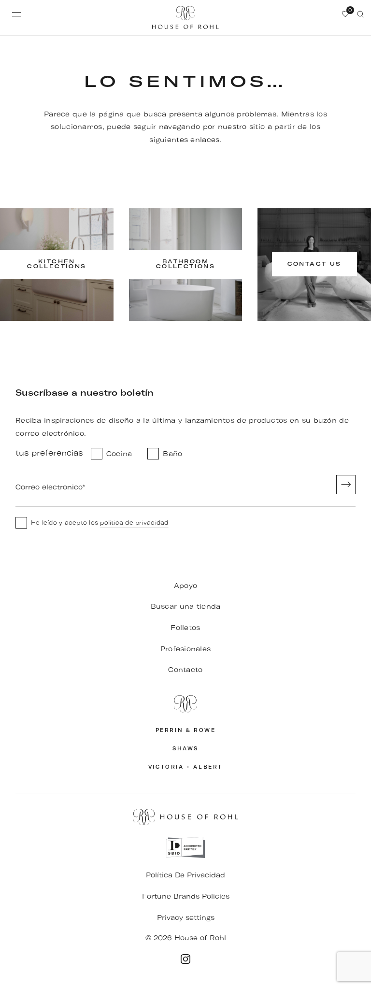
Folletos (185, 627)
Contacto (185, 669)
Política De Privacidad (185, 875)
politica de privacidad (134, 522)
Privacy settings (185, 917)
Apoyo (185, 585)
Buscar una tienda (186, 606)
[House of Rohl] (185, 704)
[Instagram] (185, 959)
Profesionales (185, 648)
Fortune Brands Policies (185, 896)
